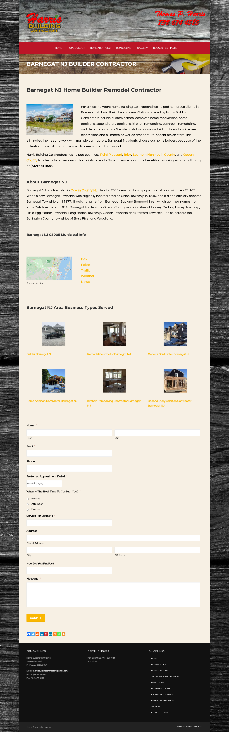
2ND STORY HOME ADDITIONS (165, 677)
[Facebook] (29, 634)
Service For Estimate (40, 515)
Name (31, 425)
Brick (127, 154)
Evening (36, 509)
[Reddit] (37, 634)
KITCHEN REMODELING (162, 694)
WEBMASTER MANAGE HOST (190, 726)
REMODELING (123, 48)
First (29, 438)
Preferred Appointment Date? (46, 476)
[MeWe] (50, 634)
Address (33, 530)
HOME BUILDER (76, 48)
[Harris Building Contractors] (44, 21)
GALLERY (142, 48)
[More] (63, 634)
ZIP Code (120, 555)
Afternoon (37, 504)
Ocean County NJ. (84, 190)
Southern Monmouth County (154, 154)
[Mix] (55, 634)
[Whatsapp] (59, 634)
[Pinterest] (46, 634)
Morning (36, 498)
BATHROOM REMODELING (163, 700)
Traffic (86, 270)
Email (31, 446)
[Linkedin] (42, 634)
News (85, 281)
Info (84, 259)
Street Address (35, 543)
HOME (58, 48)
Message (33, 578)
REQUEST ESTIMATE (165, 48)
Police (85, 265)
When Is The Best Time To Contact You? (53, 491)
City (29, 555)
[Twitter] (33, 634)
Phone (30, 461)
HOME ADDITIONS (100, 48)
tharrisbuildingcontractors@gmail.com (50, 671)
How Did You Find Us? (41, 563)
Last (117, 438)
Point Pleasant (111, 154)
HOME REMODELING (160, 689)
